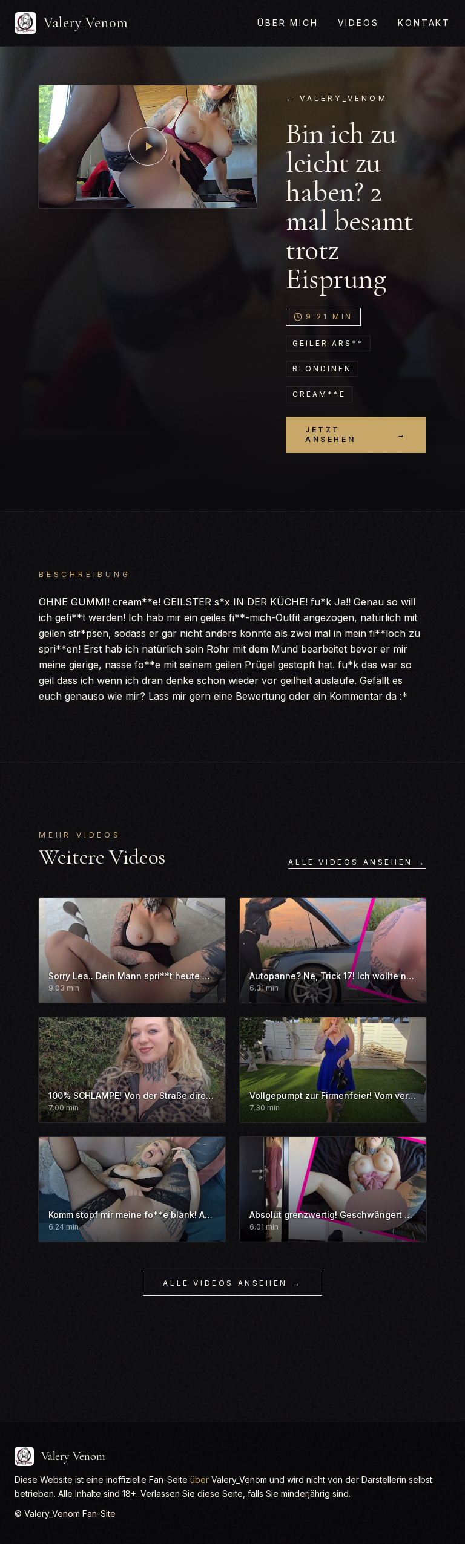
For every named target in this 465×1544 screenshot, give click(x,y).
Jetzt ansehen (356, 434)
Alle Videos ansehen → (357, 862)
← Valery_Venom (337, 98)
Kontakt (424, 23)
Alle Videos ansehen (232, 1283)
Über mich (287, 23)
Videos (358, 23)
